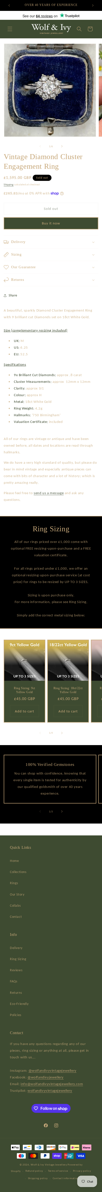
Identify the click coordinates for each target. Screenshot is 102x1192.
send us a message (49, 493)
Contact (16, 917)
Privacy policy (82, 1170)
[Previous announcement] (9, 5)
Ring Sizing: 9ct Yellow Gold (24, 690)
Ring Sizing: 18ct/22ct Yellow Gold (68, 690)
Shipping (9, 184)
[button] (9, 29)
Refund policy (34, 1170)
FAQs (13, 981)
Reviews (16, 970)
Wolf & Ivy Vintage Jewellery (49, 1164)
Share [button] (13, 295)
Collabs (15, 905)
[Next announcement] (92, 5)
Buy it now (51, 223)
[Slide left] (40, 146)
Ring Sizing (18, 959)
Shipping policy (38, 1178)
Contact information (66, 1178)
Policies (15, 1015)
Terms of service (58, 1170)
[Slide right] (61, 146)
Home (14, 861)
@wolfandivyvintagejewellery (52, 1070)
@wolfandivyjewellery (45, 1077)
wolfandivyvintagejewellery (49, 1090)
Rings (14, 883)
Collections (18, 872)
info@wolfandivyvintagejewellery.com (52, 1084)
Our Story (17, 894)
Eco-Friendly (19, 1004)
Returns (16, 993)
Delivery (16, 948)
